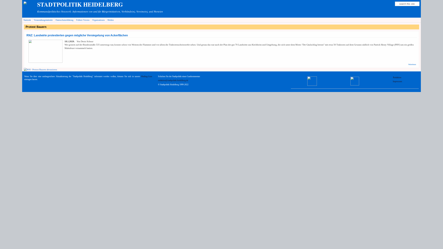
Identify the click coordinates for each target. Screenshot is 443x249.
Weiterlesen (412, 64)
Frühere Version (82, 20)
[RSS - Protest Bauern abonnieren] (40, 69)
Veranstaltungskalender (43, 20)
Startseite (27, 20)
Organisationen (98, 20)
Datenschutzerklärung (64, 20)
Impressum (397, 81)
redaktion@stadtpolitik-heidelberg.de (173, 80)
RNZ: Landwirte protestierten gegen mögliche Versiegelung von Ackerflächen (77, 35)
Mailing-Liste (146, 76)
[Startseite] (29, 3)
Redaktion (397, 77)
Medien (110, 20)
